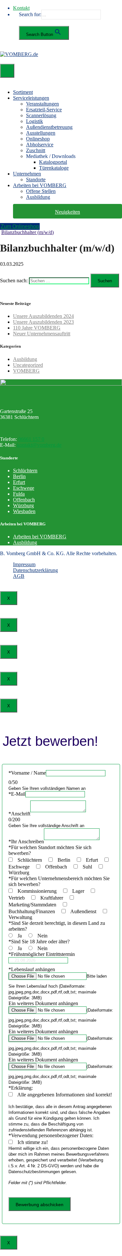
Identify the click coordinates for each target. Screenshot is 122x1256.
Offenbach (24, 499)
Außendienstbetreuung (49, 127)
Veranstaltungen (42, 104)
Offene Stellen (41, 191)
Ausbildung (38, 197)
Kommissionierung (39, 891)
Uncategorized (28, 365)
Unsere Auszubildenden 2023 (43, 322)
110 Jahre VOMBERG (37, 328)
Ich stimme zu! (34, 1142)
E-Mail (16, 794)
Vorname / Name (27, 773)
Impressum (24, 564)
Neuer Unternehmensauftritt (41, 333)
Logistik (34, 121)
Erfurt (19, 482)
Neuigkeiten (67, 212)
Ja (22, 935)
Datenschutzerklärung (35, 570)
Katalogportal (53, 162)
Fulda (19, 494)
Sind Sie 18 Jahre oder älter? (39, 941)
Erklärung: (20, 1088)
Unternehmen (27, 173)
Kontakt (21, 8)
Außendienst (86, 911)
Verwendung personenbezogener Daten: (50, 1135)
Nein (44, 935)
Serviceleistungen (31, 98)
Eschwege (23, 488)
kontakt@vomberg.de (39, 445)
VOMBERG (26, 371)
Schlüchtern (25, 470)
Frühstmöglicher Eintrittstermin (41, 954)
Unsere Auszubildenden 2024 (43, 316)
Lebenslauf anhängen (31, 969)
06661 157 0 (31, 439)
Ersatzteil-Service (44, 109)
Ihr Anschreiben (26, 841)
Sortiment (23, 92)
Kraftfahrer (54, 898)
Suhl (90, 866)
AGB (18, 576)
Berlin (19, 476)
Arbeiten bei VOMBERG (39, 185)
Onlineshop (38, 138)
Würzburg (23, 505)
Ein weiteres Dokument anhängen (43, 1003)
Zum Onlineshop (20, 226)
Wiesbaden (24, 511)
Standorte (36, 179)
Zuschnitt (35, 150)
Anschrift (19, 813)
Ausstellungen (40, 133)
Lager (81, 891)
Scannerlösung (41, 115)
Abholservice (39, 144)
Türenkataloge (54, 168)
